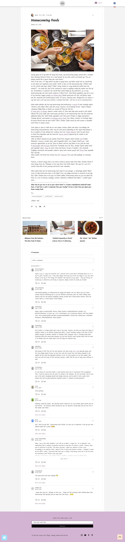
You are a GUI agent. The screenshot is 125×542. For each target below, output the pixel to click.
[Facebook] (115, 3)
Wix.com (65, 535)
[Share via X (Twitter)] (36, 206)
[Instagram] (115, 7)
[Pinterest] (92, 535)
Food (38, 201)
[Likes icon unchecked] (36, 283)
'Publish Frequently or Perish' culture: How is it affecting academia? (62, 239)
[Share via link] (44, 206)
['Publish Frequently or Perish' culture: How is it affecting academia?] (62, 228)
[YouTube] (85, 535)
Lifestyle (33, 201)
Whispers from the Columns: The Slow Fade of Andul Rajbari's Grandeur (34, 239)
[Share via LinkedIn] (40, 206)
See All (100, 218)
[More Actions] (93, 270)
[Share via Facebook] (32, 206)
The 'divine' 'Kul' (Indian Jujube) (88, 239)
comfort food (48, 196)
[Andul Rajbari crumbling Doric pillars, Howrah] (35, 228)
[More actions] (93, 15)
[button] (62, 3)
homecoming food (37, 196)
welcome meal (58, 196)
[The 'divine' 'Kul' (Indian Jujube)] (90, 228)
